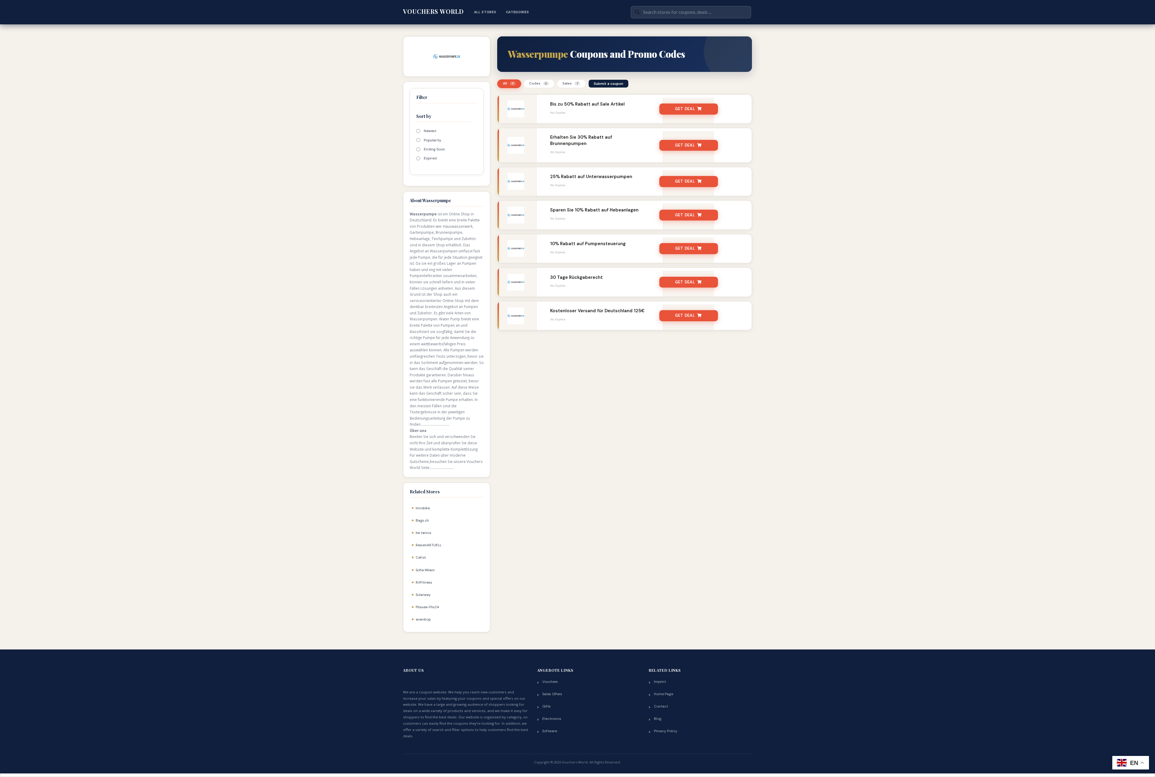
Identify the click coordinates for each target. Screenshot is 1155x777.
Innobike (423, 508)
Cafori (421, 557)
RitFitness (424, 582)
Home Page (663, 694)
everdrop (423, 619)
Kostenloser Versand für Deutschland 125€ (597, 311)
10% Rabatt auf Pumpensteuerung (588, 244)
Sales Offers (552, 694)
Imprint (660, 681)
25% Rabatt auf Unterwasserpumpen (591, 177)
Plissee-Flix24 (427, 607)
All (508, 83)
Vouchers (550, 681)
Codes (538, 83)
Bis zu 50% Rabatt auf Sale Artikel (587, 104)
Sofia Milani (425, 570)
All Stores (485, 12)
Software (549, 731)
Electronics (551, 718)
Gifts (546, 706)
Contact (661, 706)
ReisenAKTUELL (429, 545)
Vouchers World (433, 11)
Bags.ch (422, 520)
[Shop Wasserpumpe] (447, 56)
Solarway (423, 594)
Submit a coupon (608, 84)
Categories (517, 12)
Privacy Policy (665, 731)
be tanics (423, 532)
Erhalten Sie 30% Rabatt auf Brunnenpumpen (581, 140)
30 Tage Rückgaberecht (576, 277)
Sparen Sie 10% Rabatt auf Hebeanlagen (594, 210)
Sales (570, 83)
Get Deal (685, 108)
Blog (657, 718)
